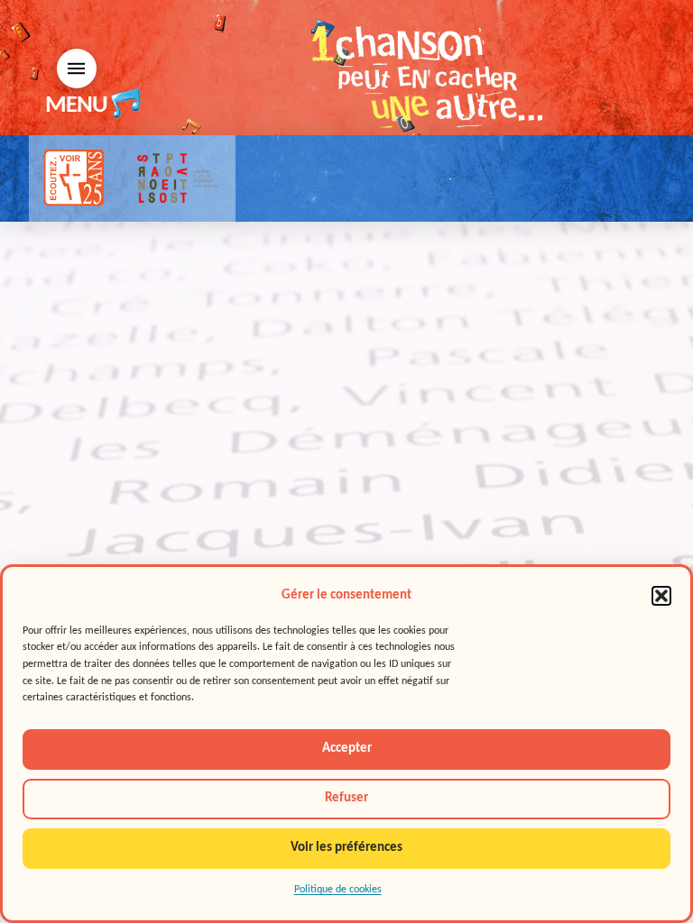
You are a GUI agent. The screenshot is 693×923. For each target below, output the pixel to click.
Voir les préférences (346, 847)
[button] (661, 596)
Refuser (346, 798)
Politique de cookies (338, 889)
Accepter (347, 748)
